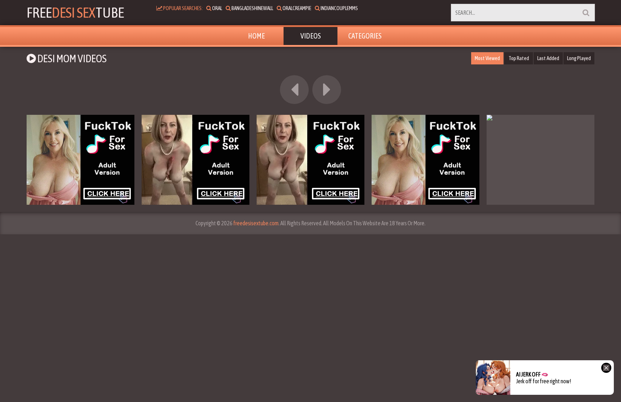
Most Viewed (487, 58)
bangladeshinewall (252, 8)
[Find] (586, 13)
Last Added (548, 58)
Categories (365, 36)
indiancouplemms (339, 8)
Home (256, 36)
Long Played (579, 58)
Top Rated (519, 58)
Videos (310, 36)
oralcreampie (296, 8)
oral (216, 8)
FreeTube (75, 12)
